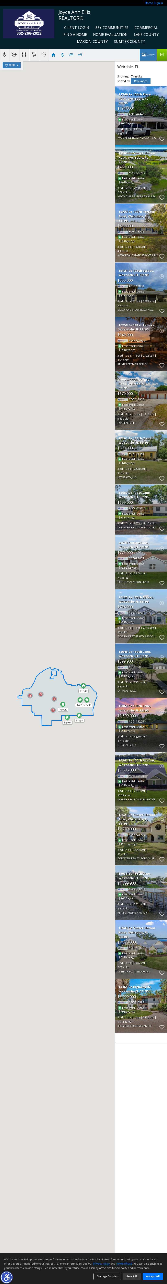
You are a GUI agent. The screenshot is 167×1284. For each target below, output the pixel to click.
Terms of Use (124, 1263)
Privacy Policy (101, 1263)
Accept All (153, 1276)
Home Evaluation (110, 34)
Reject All (131, 1276)
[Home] (28, 23)
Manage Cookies (107, 1276)
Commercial (146, 27)
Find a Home (75, 34)
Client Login (76, 27)
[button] (6, 1277)
